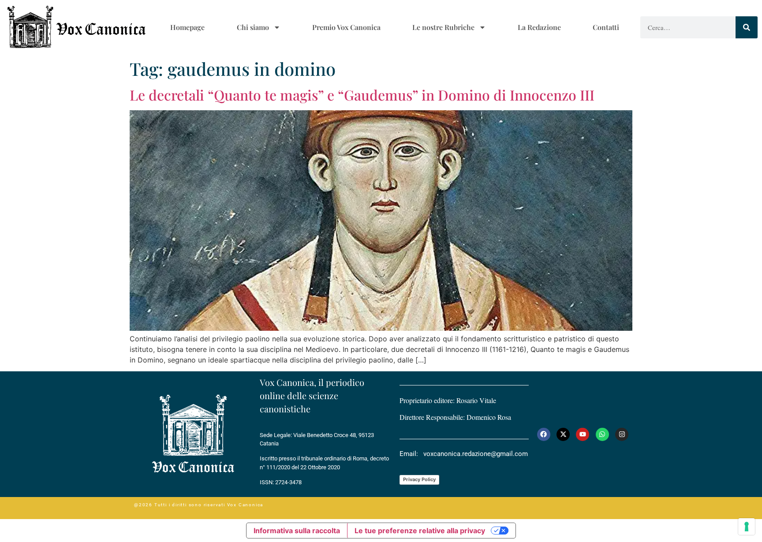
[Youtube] (582, 434)
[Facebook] (543, 434)
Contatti (606, 27)
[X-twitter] (563, 434)
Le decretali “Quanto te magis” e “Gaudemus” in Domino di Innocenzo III (362, 94)
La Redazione (539, 27)
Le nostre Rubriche (443, 27)
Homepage (187, 27)
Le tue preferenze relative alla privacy (420, 530)
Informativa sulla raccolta (297, 530)
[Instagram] (621, 434)
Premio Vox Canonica (346, 27)
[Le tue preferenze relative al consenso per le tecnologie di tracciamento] (746, 526)
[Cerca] (747, 27)
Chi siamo (253, 27)
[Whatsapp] (602, 434)
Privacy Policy (419, 479)
